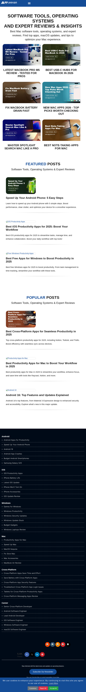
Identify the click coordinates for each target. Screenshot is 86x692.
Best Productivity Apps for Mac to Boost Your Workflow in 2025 (41, 365)
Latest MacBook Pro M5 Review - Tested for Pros (21, 73)
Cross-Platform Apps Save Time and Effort (21, 573)
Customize (32, 688)
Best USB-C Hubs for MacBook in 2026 (61, 71)
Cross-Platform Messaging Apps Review (20, 596)
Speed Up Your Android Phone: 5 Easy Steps (34, 197)
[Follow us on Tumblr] (52, 644)
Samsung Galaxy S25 (12, 463)
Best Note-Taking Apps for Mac (61, 147)
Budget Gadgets (10, 525)
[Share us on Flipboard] (63, 644)
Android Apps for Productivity (16, 440)
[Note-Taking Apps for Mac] (61, 140)
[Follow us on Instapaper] (68, 644)
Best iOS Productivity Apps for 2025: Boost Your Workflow (37, 228)
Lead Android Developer (14, 616)
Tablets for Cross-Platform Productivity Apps (22, 591)
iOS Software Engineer (13, 620)
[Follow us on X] (32, 654)
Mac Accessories (10, 558)
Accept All (53, 688)
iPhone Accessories (11, 492)
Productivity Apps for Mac (14, 540)
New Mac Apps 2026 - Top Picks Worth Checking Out (61, 110)
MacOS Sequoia (10, 549)
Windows (6, 503)
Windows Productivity (12, 511)
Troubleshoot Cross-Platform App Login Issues (23, 587)
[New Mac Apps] (61, 103)
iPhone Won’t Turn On (12, 487)
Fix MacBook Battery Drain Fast (21, 109)
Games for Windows (12, 506)
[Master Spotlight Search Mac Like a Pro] (22, 140)
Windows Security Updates (15, 516)
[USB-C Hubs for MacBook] (61, 65)
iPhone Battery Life (11, 478)
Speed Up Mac (9, 544)
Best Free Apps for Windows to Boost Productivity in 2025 (40, 260)
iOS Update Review (11, 496)
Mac (4, 536)
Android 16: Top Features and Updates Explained (37, 395)
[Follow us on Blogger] (57, 644)
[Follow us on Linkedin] (37, 654)
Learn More (53, 683)
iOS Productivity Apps (13, 473)
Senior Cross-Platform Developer (17, 606)
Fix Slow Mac (9, 554)
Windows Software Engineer (15, 625)
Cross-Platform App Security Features (19, 582)
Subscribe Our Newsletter (43, 672)
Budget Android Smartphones (16, 458)
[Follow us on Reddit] (47, 644)
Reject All (43, 688)
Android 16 (8, 449)
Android (5, 436)
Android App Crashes (12, 454)
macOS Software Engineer (14, 629)
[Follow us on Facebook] (27, 654)
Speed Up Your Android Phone (16, 444)
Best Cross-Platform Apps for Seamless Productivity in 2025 (41, 333)
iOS (3, 470)
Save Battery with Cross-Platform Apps (20, 578)
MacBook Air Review (12, 563)
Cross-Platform (9, 570)
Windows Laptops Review (14, 529)
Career (5, 603)
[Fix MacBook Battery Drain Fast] (22, 103)
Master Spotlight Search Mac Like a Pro (21, 147)
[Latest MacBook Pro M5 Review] (22, 65)
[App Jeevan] (8, 3)
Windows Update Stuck (13, 520)
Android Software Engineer (15, 611)
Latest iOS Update (11, 482)
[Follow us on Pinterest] (42, 654)
